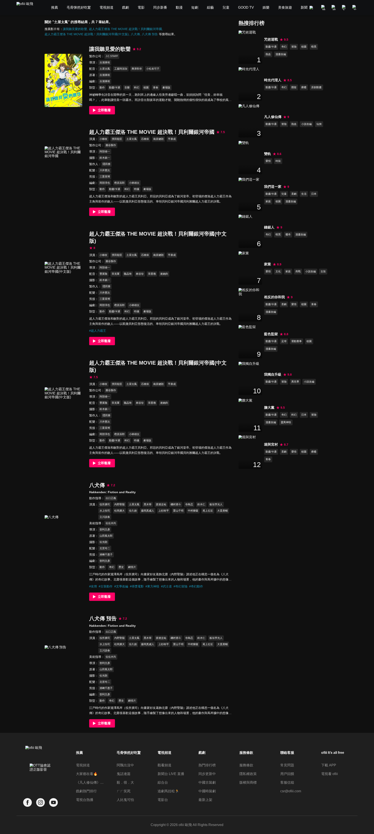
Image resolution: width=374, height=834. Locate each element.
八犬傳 (135, 34)
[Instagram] (40, 802)
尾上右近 (208, 510)
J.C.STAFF (112, 56)
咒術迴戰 (271, 39)
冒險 (294, 46)
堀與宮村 (271, 444)
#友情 (93, 586)
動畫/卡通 (114, 87)
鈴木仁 (201, 504)
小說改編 (306, 124)
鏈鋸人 (269, 227)
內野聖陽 (119, 504)
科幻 (136, 87)
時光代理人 (272, 80)
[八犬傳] (63, 541)
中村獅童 (193, 510)
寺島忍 (189, 504)
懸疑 (294, 87)
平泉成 (172, 138)
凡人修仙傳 (272, 117)
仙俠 (319, 124)
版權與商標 (248, 782)
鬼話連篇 (124, 774)
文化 (278, 271)
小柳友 (103, 138)
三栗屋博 (105, 176)
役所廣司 (105, 504)
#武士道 (166, 586)
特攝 (136, 189)
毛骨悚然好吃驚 (129, 752)
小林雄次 (134, 182)
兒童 (284, 193)
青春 (155, 87)
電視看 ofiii (329, 774)
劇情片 (132, 567)
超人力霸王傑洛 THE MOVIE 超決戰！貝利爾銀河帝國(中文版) (87, 34)
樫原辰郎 (119, 182)
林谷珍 (140, 273)
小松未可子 (152, 68)
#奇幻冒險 (180, 586)
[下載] (344, 7)
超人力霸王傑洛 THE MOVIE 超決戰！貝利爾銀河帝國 (125, 29)
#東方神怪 (152, 586)
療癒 (303, 87)
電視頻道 (83, 765)
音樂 (127, 87)
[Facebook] (27, 802)
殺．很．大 (125, 782)
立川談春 (105, 516)
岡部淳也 (105, 182)
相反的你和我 (274, 297)
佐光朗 (103, 542)
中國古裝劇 (207, 782)
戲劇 (201, 752)
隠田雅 (106, 164)
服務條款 (246, 765)
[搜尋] (323, 7)
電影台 (163, 800)
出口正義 (111, 498)
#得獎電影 (137, 586)
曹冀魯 (103, 273)
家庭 (268, 201)
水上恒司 (105, 510)
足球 (284, 341)
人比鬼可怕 (125, 800)
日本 (313, 193)
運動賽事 (296, 341)
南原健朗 (158, 138)
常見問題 (287, 765)
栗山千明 (178, 510)
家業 (267, 264)
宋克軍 (115, 273)
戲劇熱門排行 (86, 791)
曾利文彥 (105, 529)
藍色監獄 (271, 334)
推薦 (79, 752)
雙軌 (267, 154)
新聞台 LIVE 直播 (171, 774)
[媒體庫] (334, 7)
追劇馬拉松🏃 (168, 791)
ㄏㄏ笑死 (124, 791)
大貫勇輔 (222, 510)
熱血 (268, 54)
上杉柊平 (163, 510)
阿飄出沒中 (125, 765)
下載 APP (328, 765)
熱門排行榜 (207, 765)
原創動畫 (316, 87)
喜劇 (294, 193)
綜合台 (163, 782)
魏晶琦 (128, 273)
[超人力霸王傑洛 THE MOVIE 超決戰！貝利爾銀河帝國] (63, 172)
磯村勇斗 (176, 504)
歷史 (121, 567)
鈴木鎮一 (105, 157)
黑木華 (148, 504)
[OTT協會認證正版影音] (40, 777)
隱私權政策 (248, 774)
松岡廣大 (119, 510)
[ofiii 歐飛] (27, 7)
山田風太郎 (106, 535)
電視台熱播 (84, 800)
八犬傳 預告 (150, 34)
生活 (303, 193)
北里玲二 (105, 548)
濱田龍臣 (117, 138)
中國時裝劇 (207, 791)
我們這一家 (272, 186)
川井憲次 (105, 170)
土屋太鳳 (105, 68)
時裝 (278, 161)
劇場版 (166, 87)
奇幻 (111, 567)
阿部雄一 (105, 151)
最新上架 (205, 800)
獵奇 (288, 234)
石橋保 (145, 138)
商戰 (298, 271)
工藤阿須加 (120, 68)
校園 (146, 87)
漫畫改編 (281, 54)
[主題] (355, 7)
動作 (102, 87)
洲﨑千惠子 (106, 554)
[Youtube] (53, 802)
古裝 (323, 271)
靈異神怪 (286, 422)
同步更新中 (207, 774)
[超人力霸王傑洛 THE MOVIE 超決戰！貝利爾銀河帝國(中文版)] (63, 288)
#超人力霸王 (97, 330)
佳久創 (133, 510)
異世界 (295, 381)
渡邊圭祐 (161, 504)
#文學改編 (121, 586)
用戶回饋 (287, 774)
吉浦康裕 (105, 62)
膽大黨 (269, 407)
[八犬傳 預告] (63, 671)
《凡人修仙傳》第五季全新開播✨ (90, 782)
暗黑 (313, 46)
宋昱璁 (152, 273)
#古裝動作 (106, 586)
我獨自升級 (272, 374)
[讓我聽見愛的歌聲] (63, 80)
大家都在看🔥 (87, 774)
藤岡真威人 (147, 510)
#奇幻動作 (196, 586)
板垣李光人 (216, 504)
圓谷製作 (111, 145)
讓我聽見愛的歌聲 (75, 29)
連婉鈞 (164, 273)
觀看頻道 (164, 765)
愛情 (268, 161)
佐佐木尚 (111, 523)
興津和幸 (137, 68)
